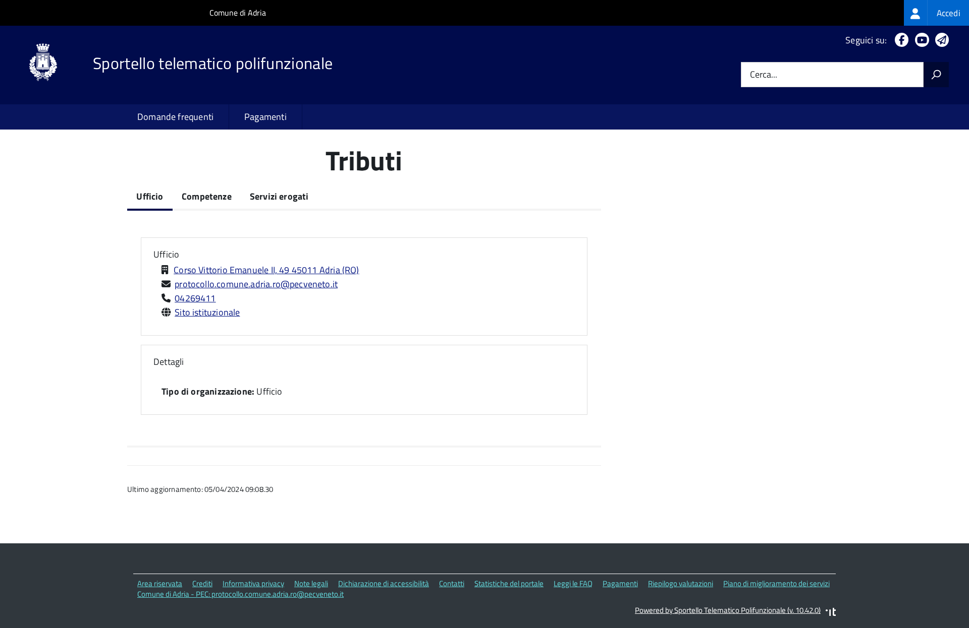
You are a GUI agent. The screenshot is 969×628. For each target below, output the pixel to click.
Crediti (202, 583)
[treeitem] (936, 13)
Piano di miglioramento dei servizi (776, 583)
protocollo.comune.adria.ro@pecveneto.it (256, 284)
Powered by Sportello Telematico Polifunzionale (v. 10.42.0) (728, 610)
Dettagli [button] (168, 361)
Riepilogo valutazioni (680, 583)
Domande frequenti (175, 116)
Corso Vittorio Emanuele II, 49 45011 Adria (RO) (266, 270)
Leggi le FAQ (573, 583)
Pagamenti (265, 116)
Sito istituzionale (207, 312)
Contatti (451, 583)
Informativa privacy (253, 583)
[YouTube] (920, 40)
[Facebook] (899, 40)
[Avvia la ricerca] (936, 74)
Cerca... (763, 75)
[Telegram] (940, 40)
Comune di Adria (237, 13)
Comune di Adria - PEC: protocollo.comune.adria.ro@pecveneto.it (240, 594)
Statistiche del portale (509, 583)
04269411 (195, 298)
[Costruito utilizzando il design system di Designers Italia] (831, 613)
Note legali (311, 583)
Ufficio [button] (166, 254)
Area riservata (159, 583)
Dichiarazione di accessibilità (383, 583)
